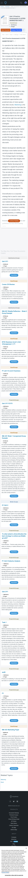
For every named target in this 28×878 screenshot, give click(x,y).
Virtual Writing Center (13, 819)
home (2, 6)
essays (7, 6)
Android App (14, 829)
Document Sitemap (14, 813)
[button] (2, 2)
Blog (14, 844)
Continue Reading (14, 221)
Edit (7, 34)
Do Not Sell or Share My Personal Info (14, 875)
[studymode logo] (9, 3)
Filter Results (23, 34)
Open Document (5, 30)
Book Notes (14, 823)
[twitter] (14, 802)
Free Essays (14, 817)
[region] (14, 862)
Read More (14, 275)
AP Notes (13, 821)
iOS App (14, 827)
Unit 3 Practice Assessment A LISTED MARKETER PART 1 (17, 18)
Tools (11, 34)
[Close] (26, 848)
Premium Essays (13, 815)
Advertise (13, 839)
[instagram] (17, 802)
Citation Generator (14, 825)
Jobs (11, 841)
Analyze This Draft (16, 30)
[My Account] (26, 2)
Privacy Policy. (5, 872)
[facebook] (10, 802)
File (3, 34)
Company (13, 837)
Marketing (17, 105)
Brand (2, 782)
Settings (16, 34)
